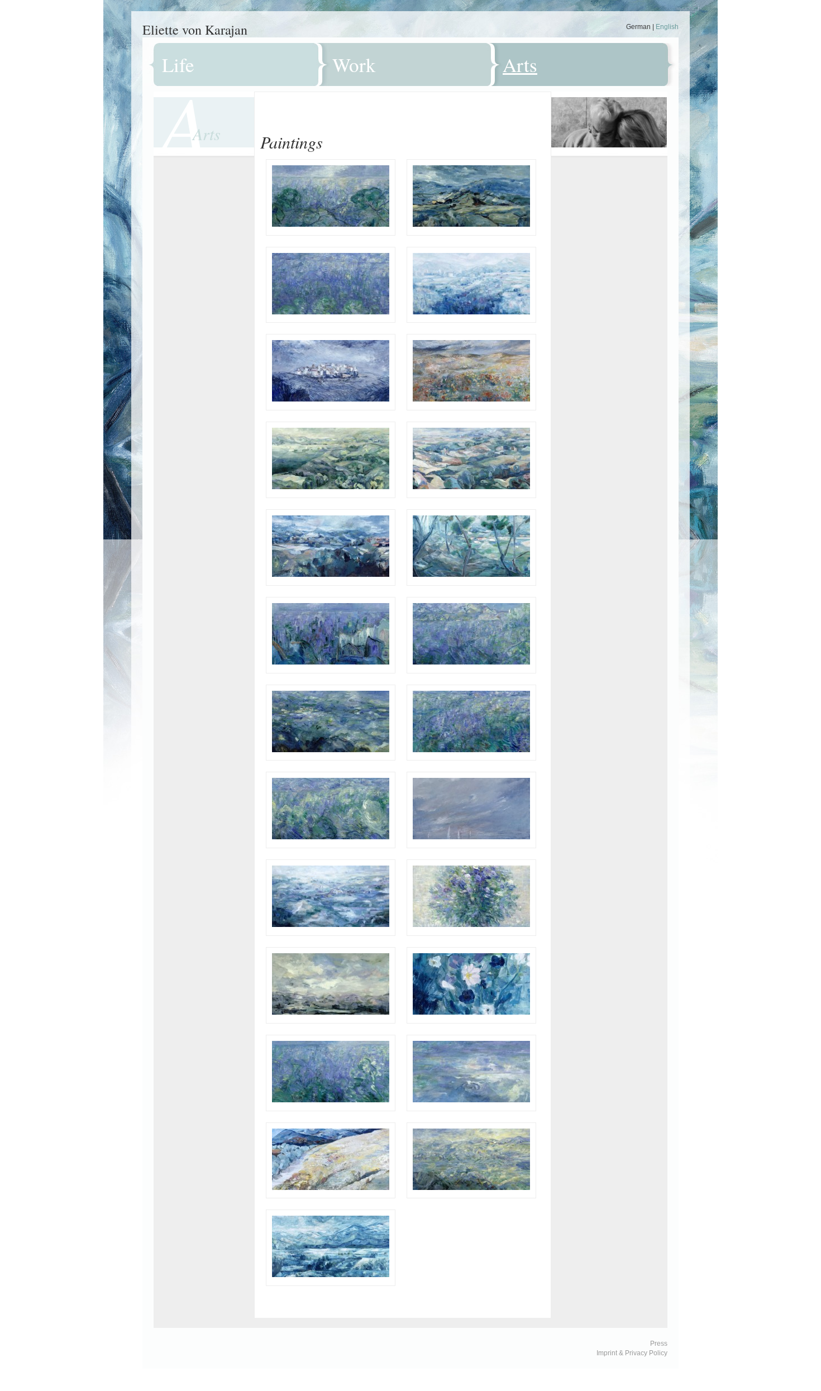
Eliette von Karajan (194, 30)
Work (354, 64)
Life (178, 64)
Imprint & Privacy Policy (631, 1353)
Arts (520, 64)
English (667, 27)
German (638, 27)
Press (658, 1343)
